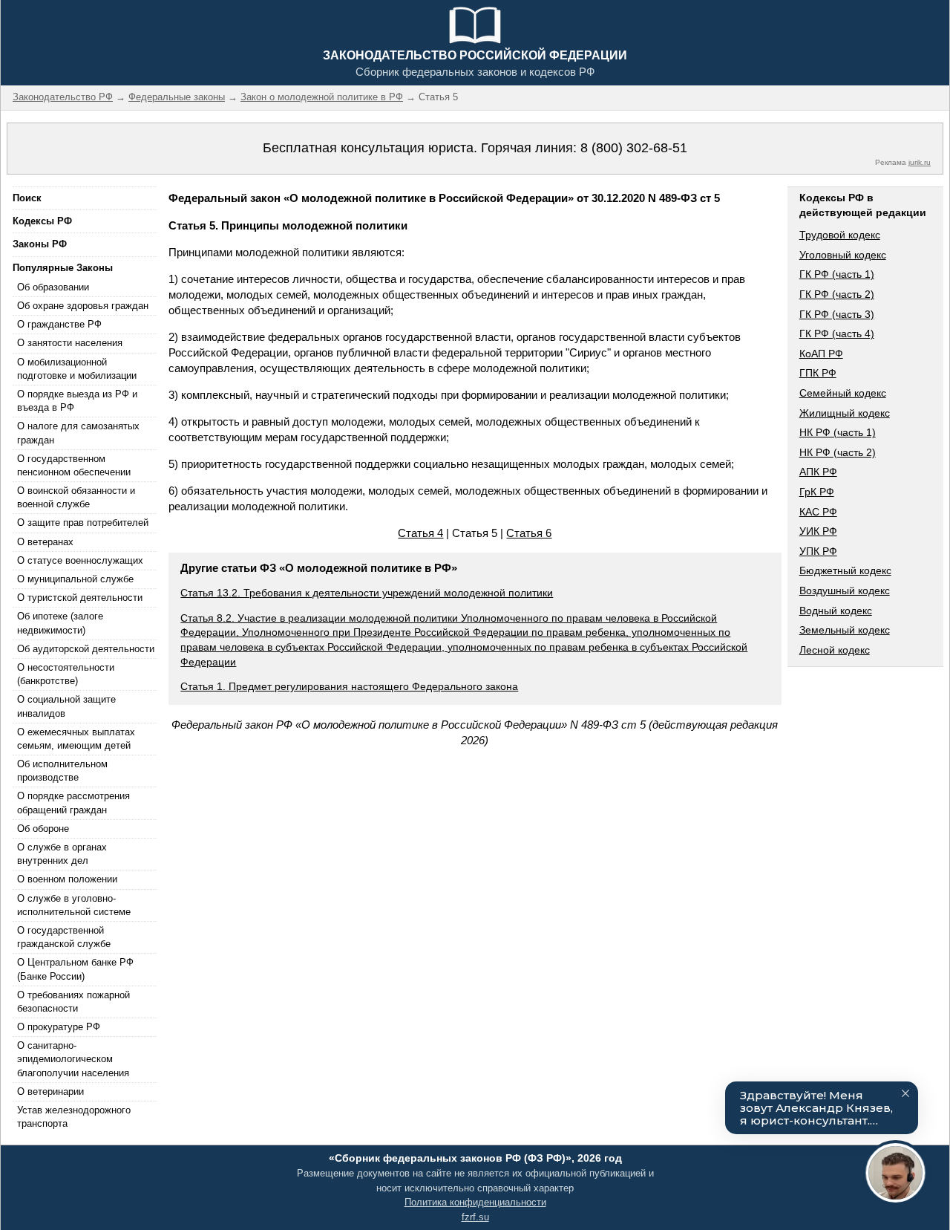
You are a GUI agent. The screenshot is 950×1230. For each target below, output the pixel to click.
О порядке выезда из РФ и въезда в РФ (77, 400)
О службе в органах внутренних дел (62, 854)
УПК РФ (818, 551)
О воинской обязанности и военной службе (76, 497)
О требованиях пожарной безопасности (73, 1001)
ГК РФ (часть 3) (836, 314)
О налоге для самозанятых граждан (78, 432)
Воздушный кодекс (844, 590)
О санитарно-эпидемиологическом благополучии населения (73, 1059)
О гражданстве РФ (59, 324)
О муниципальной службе (75, 579)
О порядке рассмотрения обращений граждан (73, 802)
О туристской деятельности (79, 597)
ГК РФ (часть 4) (836, 333)
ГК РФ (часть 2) (836, 294)
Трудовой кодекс (839, 235)
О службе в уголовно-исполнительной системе (74, 905)
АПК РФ (818, 472)
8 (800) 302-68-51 (633, 147)
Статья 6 (528, 533)
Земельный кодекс (844, 630)
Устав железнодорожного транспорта (74, 1116)
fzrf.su (475, 1217)
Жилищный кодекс (844, 413)
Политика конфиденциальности (475, 1202)
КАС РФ (818, 512)
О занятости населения (69, 342)
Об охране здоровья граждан (82, 305)
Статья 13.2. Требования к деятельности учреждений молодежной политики (366, 593)
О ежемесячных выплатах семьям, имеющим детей (76, 738)
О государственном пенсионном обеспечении (74, 465)
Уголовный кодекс (842, 255)
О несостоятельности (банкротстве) (65, 674)
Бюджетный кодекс (845, 570)
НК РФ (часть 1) (837, 432)
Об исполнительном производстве (62, 770)
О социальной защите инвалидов (66, 706)
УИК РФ (818, 531)
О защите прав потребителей (82, 522)
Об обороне (43, 828)
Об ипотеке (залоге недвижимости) (60, 623)
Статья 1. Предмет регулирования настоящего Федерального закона (349, 686)
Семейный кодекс (842, 393)
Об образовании (53, 287)
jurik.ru (919, 162)
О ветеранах (45, 541)
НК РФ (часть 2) (837, 452)
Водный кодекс (835, 610)
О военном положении (67, 879)
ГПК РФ (817, 373)
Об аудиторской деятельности (85, 648)
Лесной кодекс (834, 650)
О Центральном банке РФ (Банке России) (75, 969)
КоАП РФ (821, 353)
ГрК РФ (816, 492)
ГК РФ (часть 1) (836, 274)
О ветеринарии (50, 1091)
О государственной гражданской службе (64, 937)
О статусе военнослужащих (80, 560)
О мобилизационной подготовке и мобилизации (77, 369)
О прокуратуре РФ (58, 1026)
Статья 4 (420, 533)
